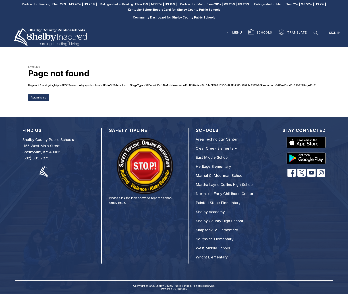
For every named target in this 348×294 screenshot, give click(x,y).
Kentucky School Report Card (149, 9)
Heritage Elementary (213, 166)
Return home (38, 97)
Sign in (335, 32)
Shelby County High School (219, 221)
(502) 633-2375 (35, 158)
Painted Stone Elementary (218, 203)
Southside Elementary (214, 239)
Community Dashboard (149, 17)
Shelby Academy (210, 212)
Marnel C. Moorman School (219, 175)
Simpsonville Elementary (217, 230)
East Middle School (212, 157)
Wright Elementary (212, 257)
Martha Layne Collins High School (225, 184)
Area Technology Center (217, 139)
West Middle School (213, 248)
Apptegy (182, 288)
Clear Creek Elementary (216, 148)
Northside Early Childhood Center (224, 194)
